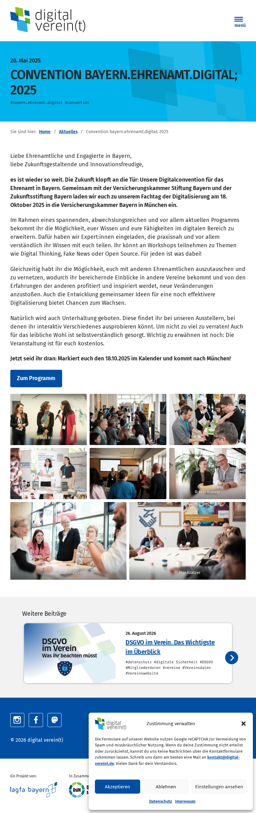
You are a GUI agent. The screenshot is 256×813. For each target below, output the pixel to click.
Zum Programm (36, 378)
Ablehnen (166, 787)
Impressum (185, 801)
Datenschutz (160, 801)
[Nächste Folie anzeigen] (231, 657)
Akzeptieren (117, 787)
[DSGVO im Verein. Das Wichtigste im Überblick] (70, 653)
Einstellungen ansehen (219, 787)
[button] (243, 723)
